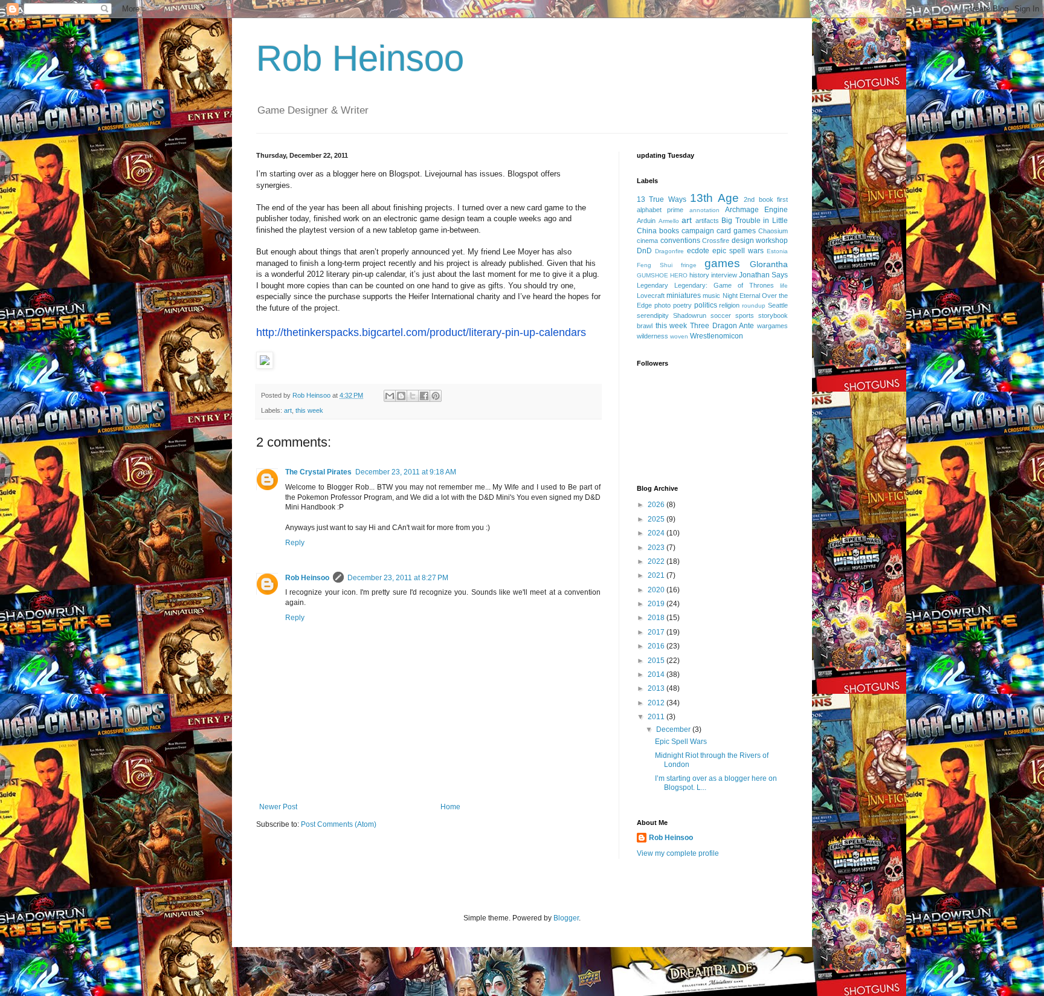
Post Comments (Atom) (338, 824)
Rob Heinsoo (360, 58)
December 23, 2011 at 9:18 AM (405, 472)
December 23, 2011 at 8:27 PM (397, 578)
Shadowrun (689, 315)
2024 (657, 533)
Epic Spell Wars (681, 741)
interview (724, 275)
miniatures (683, 295)
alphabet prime (660, 209)
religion (729, 305)
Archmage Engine (756, 209)
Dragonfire (669, 251)
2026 (657, 504)
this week (309, 410)
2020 (657, 590)
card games (736, 231)
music (711, 295)
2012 (657, 703)
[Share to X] (413, 396)
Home (450, 807)
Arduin (646, 220)
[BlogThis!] (401, 396)
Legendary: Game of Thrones (724, 285)
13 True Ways (661, 199)
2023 (657, 547)
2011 (657, 717)
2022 (657, 561)
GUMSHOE (652, 275)
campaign (698, 231)
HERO (679, 275)
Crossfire (715, 240)
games (722, 263)
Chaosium (773, 230)
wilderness (652, 336)
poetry (682, 305)
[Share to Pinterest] (436, 396)
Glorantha (769, 264)
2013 (657, 688)
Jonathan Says (763, 275)
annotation (704, 210)
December (674, 729)
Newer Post (278, 807)
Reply (294, 542)
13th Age (714, 198)
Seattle (778, 305)
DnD (644, 251)
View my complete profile (678, 853)
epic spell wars (738, 251)
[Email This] (390, 396)
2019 (657, 604)
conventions (680, 240)
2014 (657, 674)
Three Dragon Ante (722, 326)
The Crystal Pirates (318, 472)
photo (662, 305)
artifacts (707, 220)
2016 (657, 646)
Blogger (566, 918)
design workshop (760, 240)
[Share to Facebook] (424, 396)
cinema (647, 240)
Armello (669, 221)
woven (679, 336)
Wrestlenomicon (716, 336)
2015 (657, 660)
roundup (753, 305)
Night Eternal (741, 295)
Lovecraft (651, 295)
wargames (772, 325)
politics (705, 305)
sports (744, 315)
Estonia (777, 251)
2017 (657, 632)
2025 (657, 519)
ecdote (698, 251)
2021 (657, 575)
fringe (689, 265)
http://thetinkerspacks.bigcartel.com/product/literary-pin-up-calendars (421, 332)
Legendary (652, 285)
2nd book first (766, 199)
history (699, 275)
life (784, 285)
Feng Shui (654, 265)
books (669, 231)
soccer (720, 315)
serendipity (653, 315)
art (288, 410)
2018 (657, 617)
